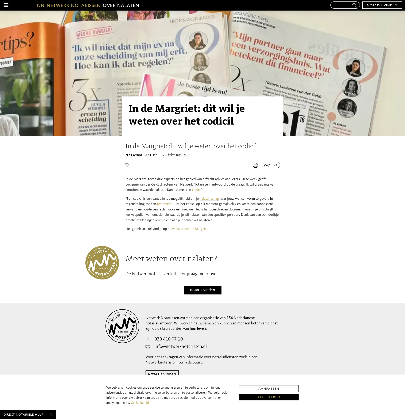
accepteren (268, 397)
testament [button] (164, 204)
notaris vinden (382, 5)
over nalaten (88, 5)
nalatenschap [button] (209, 199)
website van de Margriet (190, 229)
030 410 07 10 (168, 339)
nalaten (134, 155)
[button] (275, 165)
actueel (152, 155)
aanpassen (268, 388)
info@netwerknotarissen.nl (180, 346)
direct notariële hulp (23, 414)
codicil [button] (196, 190)
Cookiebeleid (140, 403)
